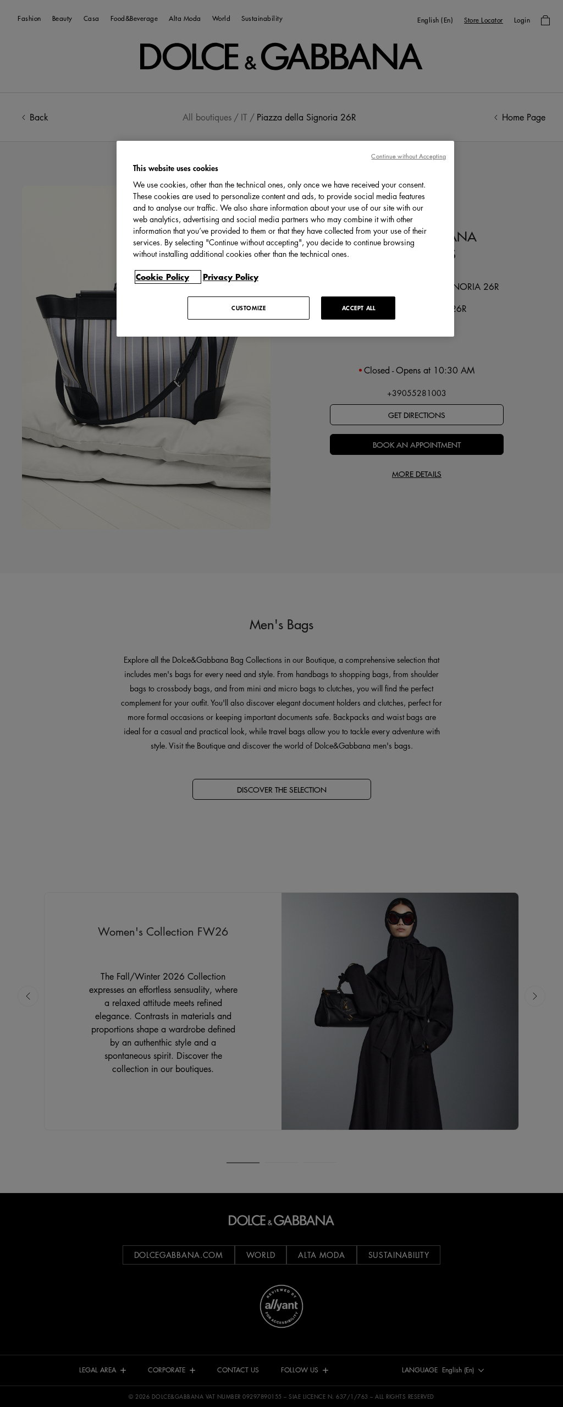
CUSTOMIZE (248, 307)
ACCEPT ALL (359, 307)
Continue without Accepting (408, 156)
